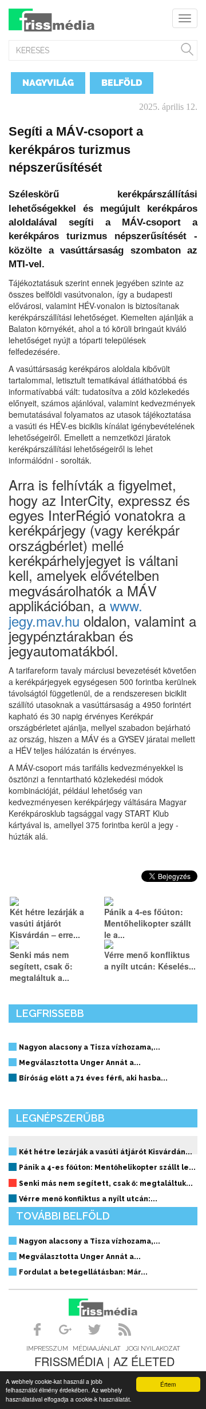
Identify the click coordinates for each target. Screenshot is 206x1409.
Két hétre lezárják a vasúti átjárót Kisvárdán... (105, 1152)
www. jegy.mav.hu (75, 612)
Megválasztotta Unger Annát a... (80, 1063)
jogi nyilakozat (152, 1348)
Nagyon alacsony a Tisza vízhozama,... (89, 1047)
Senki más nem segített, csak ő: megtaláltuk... (106, 1184)
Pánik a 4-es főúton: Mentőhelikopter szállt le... (107, 1167)
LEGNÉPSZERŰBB (60, 1118)
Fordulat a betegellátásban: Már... (83, 1272)
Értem (168, 1384)
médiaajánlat (97, 1348)
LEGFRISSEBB (50, 1013)
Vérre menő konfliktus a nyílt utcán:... (88, 1199)
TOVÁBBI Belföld (63, 1216)
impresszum (47, 1348)
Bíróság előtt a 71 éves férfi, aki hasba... (93, 1078)
